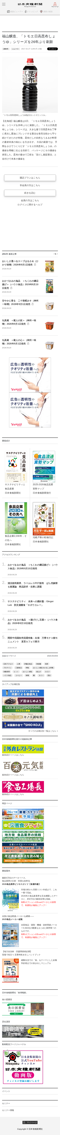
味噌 (27, 675)
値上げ (38, 671)
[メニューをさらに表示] (4, 4)
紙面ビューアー (16, 12)
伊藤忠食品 (28, 664)
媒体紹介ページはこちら (13, 755)
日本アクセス (8, 664)
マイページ (31, 1122)
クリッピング (32, 12)
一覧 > (55, 254)
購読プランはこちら (30, 178)
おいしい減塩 (27, 671)
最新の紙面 (48, 12)
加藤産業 (6, 671)
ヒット (16, 671)
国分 (49, 675)
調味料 (5, 49)
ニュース (15, 49)
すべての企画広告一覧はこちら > (43, 731)
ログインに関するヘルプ (29, 204)
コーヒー (18, 675)
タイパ (41, 675)
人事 (18, 664)
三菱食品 (18, 668)
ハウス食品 (7, 675)
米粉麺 (38, 664)
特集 (27, 668)
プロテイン (7, 668)
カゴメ (47, 671)
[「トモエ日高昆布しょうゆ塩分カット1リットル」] (30, 85)
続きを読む (30, 193)
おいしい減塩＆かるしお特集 (43, 668)
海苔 (46, 664)
